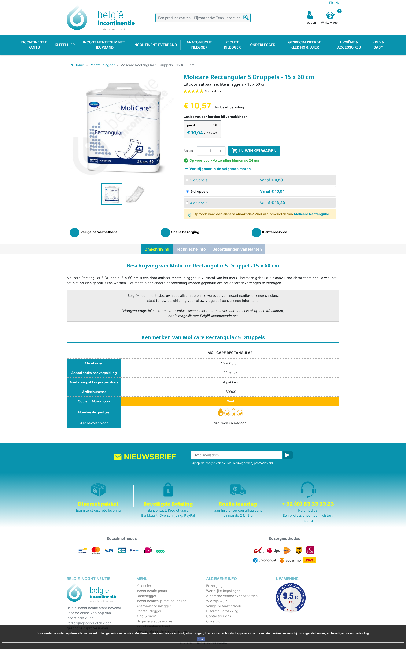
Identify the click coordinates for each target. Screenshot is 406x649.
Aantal (189, 151)
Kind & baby (146, 616)
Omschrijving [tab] (156, 249)
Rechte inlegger (148, 611)
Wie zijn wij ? (216, 601)
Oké (201, 639)
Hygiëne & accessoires (154, 621)
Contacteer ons (218, 616)
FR (331, 2)
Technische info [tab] (191, 249)
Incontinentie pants (151, 591)
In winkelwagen (254, 151)
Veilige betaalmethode (224, 606)
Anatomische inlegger (153, 606)
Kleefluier (143, 586)
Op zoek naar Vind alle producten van (260, 214)
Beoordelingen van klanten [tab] (237, 249)
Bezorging (214, 586)
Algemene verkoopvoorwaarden (232, 596)
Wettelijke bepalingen (223, 591)
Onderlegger (146, 596)
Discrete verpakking (222, 611)
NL (337, 2)
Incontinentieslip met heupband (161, 601)
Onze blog (214, 621)
